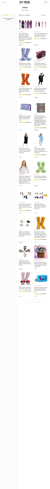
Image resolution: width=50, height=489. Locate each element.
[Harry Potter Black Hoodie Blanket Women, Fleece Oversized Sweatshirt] (40, 79)
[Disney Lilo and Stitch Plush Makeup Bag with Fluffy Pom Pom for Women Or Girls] (40, 278)
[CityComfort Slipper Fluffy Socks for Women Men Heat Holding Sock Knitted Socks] (25, 195)
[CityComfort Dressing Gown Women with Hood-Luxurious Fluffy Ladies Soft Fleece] (25, 139)
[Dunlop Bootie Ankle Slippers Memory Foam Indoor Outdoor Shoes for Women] (25, 251)
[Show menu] (2, 2)
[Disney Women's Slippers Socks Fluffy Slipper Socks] (25, 54)
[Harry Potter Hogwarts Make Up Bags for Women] (40, 54)
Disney (20, 61)
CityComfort (22, 32)
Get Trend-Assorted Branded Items (39, 259)
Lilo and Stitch (37, 285)
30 (38, 302)
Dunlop (20, 230)
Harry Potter (37, 61)
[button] (5, 2)
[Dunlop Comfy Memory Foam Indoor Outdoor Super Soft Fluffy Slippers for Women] (25, 222)
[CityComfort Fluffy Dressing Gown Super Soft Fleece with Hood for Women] (40, 24)
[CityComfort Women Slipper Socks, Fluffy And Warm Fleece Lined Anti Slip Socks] (40, 195)
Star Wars (36, 174)
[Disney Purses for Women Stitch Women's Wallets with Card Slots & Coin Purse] (25, 107)
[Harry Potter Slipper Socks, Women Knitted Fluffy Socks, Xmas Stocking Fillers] (25, 79)
